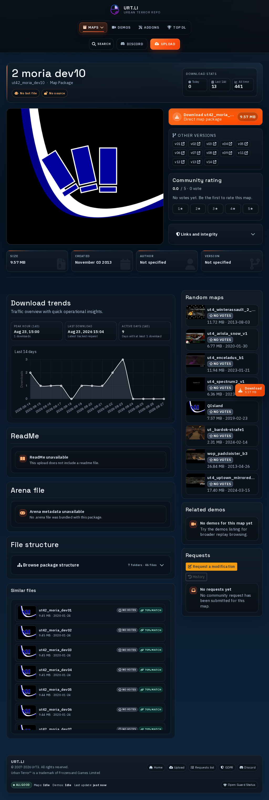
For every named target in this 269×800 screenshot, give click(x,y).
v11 (241, 153)
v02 (193, 144)
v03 (209, 144)
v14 (209, 162)
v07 (193, 153)
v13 (193, 162)
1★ (180, 208)
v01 (177, 144)
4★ (233, 208)
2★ (198, 208)
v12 (177, 162)
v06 (177, 153)
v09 (225, 153)
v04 (225, 144)
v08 (209, 153)
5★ (250, 208)
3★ (215, 208)
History (199, 576)
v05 (241, 144)
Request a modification (214, 566)
